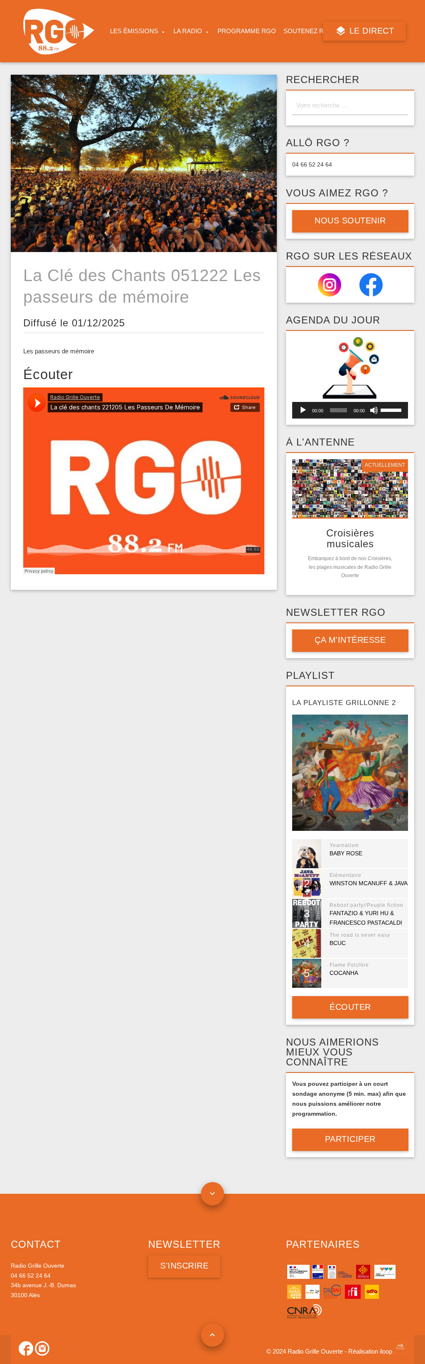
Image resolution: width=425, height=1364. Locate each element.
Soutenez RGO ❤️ (313, 31)
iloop (387, 1351)
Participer (350, 1139)
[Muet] (374, 410)
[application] (350, 410)
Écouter (350, 1006)
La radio (187, 31)
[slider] (392, 409)
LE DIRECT (370, 30)
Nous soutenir (350, 220)
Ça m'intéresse (350, 639)
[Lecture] (303, 410)
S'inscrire (184, 1265)
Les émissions (134, 31)
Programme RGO (246, 31)
